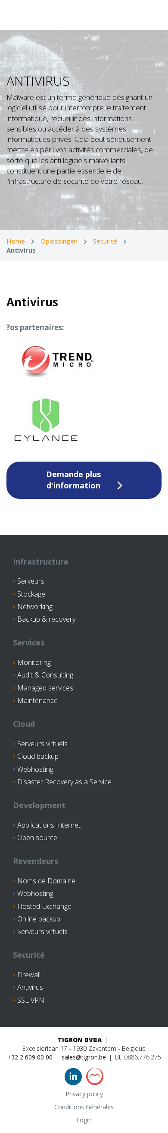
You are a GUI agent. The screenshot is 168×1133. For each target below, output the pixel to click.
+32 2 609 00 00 (30, 1057)
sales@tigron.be (84, 1057)
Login (84, 1120)
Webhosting (35, 769)
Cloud (24, 724)
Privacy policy (84, 1094)
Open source (37, 837)
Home (15, 241)
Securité (105, 241)
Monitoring (34, 662)
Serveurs (30, 581)
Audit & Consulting (45, 675)
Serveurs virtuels (42, 743)
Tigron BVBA (80, 1040)
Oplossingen (59, 241)
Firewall (28, 974)
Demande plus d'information (73, 480)
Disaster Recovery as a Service (64, 781)
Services (28, 642)
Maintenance (37, 700)
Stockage (31, 594)
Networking (35, 606)
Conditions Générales (84, 1107)
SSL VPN (30, 1000)
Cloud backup (38, 756)
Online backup (38, 919)
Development (39, 805)
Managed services (45, 688)
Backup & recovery (46, 619)
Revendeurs (35, 861)
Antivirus (30, 987)
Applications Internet (49, 825)
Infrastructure (40, 561)
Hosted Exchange (44, 906)
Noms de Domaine (46, 881)
